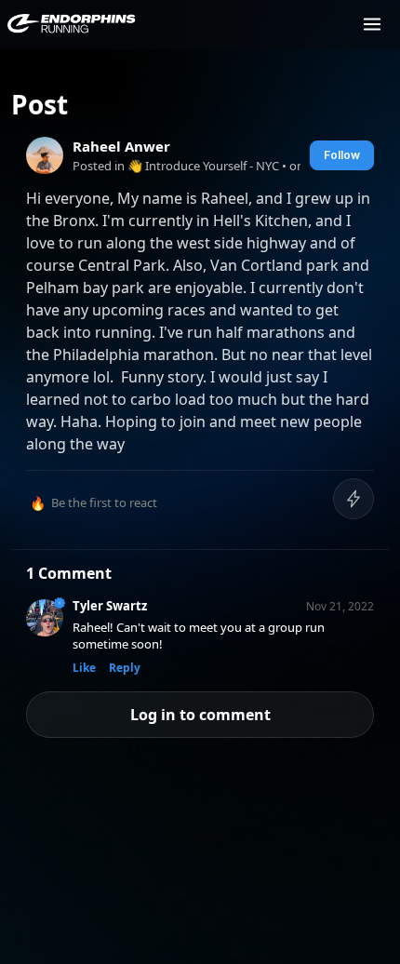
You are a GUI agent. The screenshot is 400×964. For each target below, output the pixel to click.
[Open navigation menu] (372, 24)
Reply (124, 668)
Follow (342, 155)
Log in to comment (200, 714)
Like (84, 668)
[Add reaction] (353, 498)
